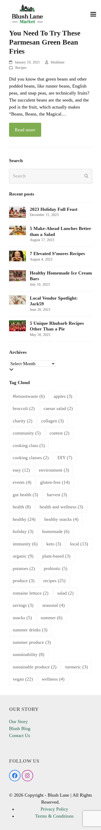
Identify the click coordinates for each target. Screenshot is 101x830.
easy (21, 470)
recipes (54, 580)
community (27, 433)
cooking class (29, 445)
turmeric (76, 666)
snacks (22, 617)
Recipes (20, 68)
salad (65, 593)
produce (23, 580)
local (79, 543)
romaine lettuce (30, 593)
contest (59, 433)
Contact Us (19, 735)
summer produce (32, 642)
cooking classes (31, 457)
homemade (55, 531)
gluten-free (55, 482)
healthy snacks (61, 519)
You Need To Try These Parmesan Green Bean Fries (44, 42)
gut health (25, 494)
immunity (25, 543)
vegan (23, 679)
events (22, 482)
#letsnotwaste (29, 396)
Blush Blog (19, 728)
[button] (93, 14)
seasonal (53, 605)
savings (23, 605)
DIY (64, 457)
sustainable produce (34, 666)
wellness (53, 679)
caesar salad (58, 408)
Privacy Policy (54, 809)
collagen (52, 420)
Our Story (18, 721)
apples (63, 396)
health (22, 506)
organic (23, 556)
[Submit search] (86, 176)
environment (54, 470)
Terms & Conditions (54, 816)
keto (53, 543)
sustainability (28, 654)
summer (51, 617)
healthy (24, 519)
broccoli (24, 408)
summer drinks (30, 629)
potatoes (24, 568)
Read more (25, 129)
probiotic (55, 568)
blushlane (57, 62)
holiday (23, 531)
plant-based (56, 556)
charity (22, 420)
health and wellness (61, 506)
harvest (57, 494)
